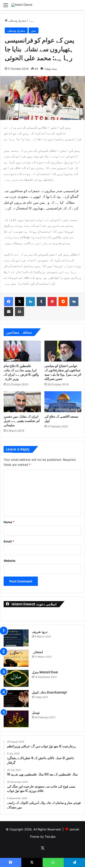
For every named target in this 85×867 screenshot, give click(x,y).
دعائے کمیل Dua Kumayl (49, 692)
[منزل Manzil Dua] (16, 678)
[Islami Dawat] (21, 5)
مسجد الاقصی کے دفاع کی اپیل (61, 418)
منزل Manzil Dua (45, 672)
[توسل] (16, 718)
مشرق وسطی (17, 20)
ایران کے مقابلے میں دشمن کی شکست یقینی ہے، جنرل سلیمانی (22, 420)
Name (9, 522)
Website (9, 560)
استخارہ (37, 652)
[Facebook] (8, 301)
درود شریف (39, 631)
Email (9, 541)
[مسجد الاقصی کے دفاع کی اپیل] (63, 401)
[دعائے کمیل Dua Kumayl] (16, 698)
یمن (33, 30)
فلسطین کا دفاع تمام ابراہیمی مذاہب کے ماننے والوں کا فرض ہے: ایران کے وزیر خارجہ (21, 372)
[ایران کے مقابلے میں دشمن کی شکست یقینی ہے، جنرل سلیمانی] (22, 401)
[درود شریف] (16, 638)
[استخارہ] (16, 658)
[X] (19, 301)
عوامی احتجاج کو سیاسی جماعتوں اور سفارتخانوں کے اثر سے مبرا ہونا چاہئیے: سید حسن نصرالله (62, 372)
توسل (36, 712)
